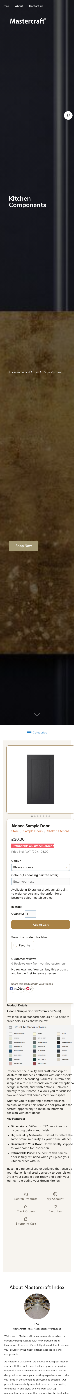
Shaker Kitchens (58, 831)
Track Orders (26, 1211)
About (19, 6)
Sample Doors (33, 831)
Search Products (26, 1199)
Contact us (36, 6)
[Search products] (68, 115)
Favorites (55, 1211)
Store (15, 831)
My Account (55, 1199)
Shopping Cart (26, 1223)
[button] (22, 945)
